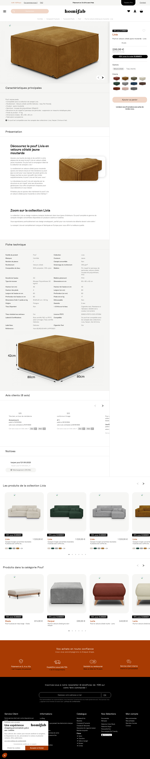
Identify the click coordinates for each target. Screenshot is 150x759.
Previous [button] (98, 77)
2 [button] (53, 76)
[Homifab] (75, 11)
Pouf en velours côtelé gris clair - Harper (59, 624)
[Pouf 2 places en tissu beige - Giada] (24, 593)
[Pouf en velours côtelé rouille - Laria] (109, 593)
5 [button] (82, 554)
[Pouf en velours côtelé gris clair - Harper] (66, 593)
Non (42, 428)
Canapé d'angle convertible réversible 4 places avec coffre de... (18, 542)
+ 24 (21, 548)
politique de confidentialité (72, 701)
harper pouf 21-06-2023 (21, 462)
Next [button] (103, 77)
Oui (33, 428)
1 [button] (50, 76)
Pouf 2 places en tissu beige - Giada (17, 624)
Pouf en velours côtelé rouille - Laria (102, 624)
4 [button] (60, 76)
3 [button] (56, 76)
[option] (54, 52)
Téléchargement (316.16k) (21, 470)
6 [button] (85, 554)
